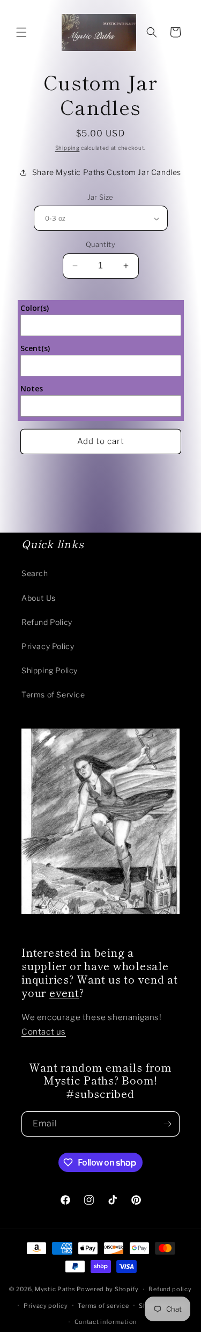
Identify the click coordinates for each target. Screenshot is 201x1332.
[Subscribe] (167, 1124)
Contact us (43, 1032)
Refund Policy (46, 622)
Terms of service (103, 1305)
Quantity (100, 244)
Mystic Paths (55, 1289)
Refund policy (169, 1289)
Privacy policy (46, 1305)
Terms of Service (53, 694)
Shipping (67, 147)
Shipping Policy (49, 670)
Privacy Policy (47, 646)
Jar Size (100, 197)
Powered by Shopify (108, 1289)
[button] (21, 32)
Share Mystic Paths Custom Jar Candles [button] (106, 172)
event (64, 992)
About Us (38, 597)
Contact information (106, 1322)
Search (34, 573)
